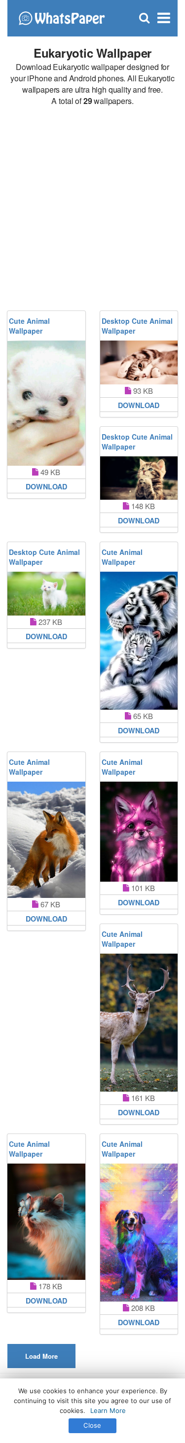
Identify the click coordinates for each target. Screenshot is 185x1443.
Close (92, 1425)
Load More (41, 1356)
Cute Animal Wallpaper (29, 326)
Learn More (108, 1410)
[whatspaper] (61, 17)
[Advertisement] (92, 208)
